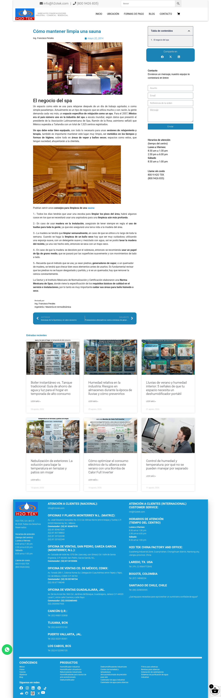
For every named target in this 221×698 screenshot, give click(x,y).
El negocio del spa (161, 40)
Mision (22, 667)
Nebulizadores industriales (71, 672)
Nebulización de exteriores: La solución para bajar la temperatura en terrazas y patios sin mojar (51, 466)
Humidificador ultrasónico (70, 669)
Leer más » (35, 401)
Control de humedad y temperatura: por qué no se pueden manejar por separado (167, 464)
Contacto (166, 13)
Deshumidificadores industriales (114, 667)
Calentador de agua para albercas (114, 682)
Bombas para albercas (150, 669)
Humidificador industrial (70, 667)
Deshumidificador (67, 680)
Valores (22, 672)
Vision (22, 669)
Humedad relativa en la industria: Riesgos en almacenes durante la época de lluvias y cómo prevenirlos (110, 388)
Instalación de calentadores (152, 672)
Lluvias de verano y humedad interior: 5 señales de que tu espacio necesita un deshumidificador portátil (166, 388)
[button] (189, 31)
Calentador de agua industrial (113, 680)
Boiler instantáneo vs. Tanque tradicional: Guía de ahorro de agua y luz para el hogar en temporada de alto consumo (51, 388)
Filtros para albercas (149, 667)
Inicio (99, 13)
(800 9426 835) (87, 3)
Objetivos (23, 675)
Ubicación (113, 13)
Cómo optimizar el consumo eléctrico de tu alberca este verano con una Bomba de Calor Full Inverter (108, 466)
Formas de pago (134, 13)
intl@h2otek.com (137, 512)
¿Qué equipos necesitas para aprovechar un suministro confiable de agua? (163, 596)
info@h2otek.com (56, 3)
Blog (152, 13)
